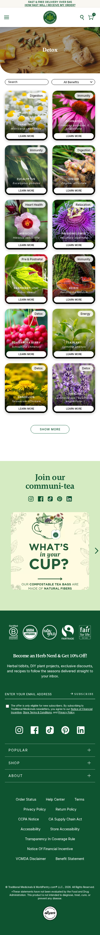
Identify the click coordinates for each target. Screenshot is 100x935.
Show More (50, 429)
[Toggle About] (89, 775)
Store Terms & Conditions (37, 712)
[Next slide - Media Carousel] (96, 550)
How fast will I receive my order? (50, 5)
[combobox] (73, 82)
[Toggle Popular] (89, 750)
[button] (91, 17)
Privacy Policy (66, 712)
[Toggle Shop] (89, 762)
